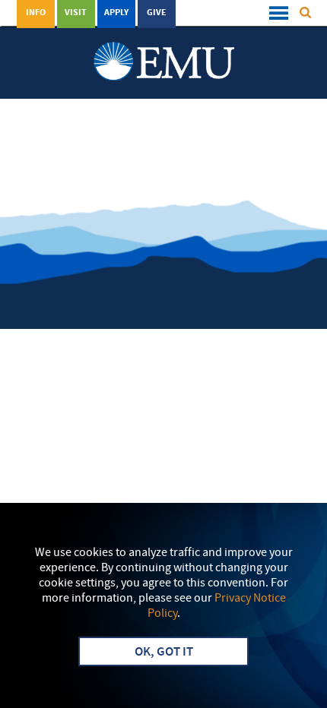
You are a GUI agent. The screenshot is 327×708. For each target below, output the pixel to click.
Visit (76, 12)
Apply (116, 12)
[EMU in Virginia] (164, 46)
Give (157, 12)
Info (36, 12)
